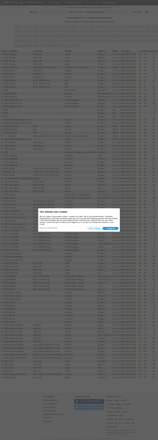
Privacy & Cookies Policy (49, 228)
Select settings (94, 228)
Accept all (110, 228)
